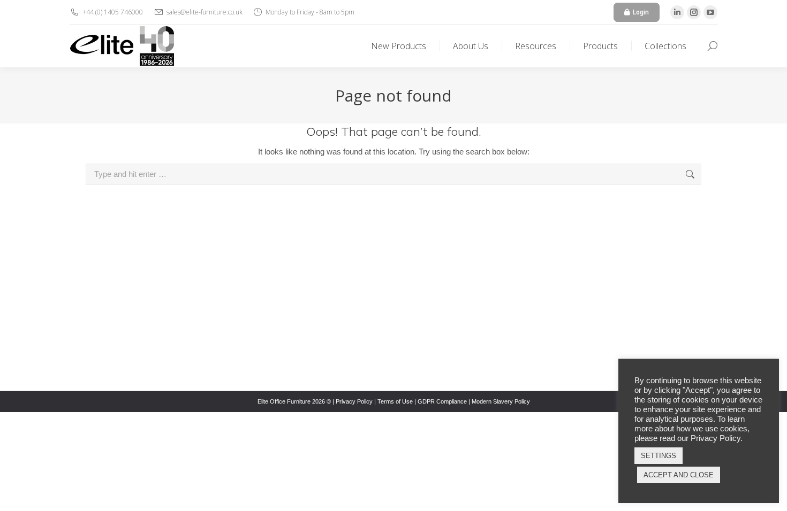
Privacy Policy (354, 401)
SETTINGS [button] (658, 456)
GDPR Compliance (442, 401)
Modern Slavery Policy (501, 401)
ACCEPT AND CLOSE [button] (679, 475)
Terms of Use (395, 401)
